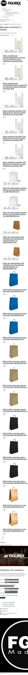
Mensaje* (2, 593)
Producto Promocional (13, 13)
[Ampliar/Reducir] (0, 673)
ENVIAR (2, 597)
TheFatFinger (2, 617)
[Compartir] (3, 673)
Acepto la (10, 595)
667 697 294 (4, 611)
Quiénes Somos (7, 9)
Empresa (2, 582)
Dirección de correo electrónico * (8, 584)
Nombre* (2, 579)
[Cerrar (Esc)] (4, 673)
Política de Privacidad (12, 595)
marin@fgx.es (4, 608)
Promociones (10, 14)
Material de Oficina (11, 12)
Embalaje (6, 24)
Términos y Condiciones (9, 602)
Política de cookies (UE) (9, 606)
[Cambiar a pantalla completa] (2, 673)
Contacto (6, 17)
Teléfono (2, 588)
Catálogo (6, 10)
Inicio (4, 8)
